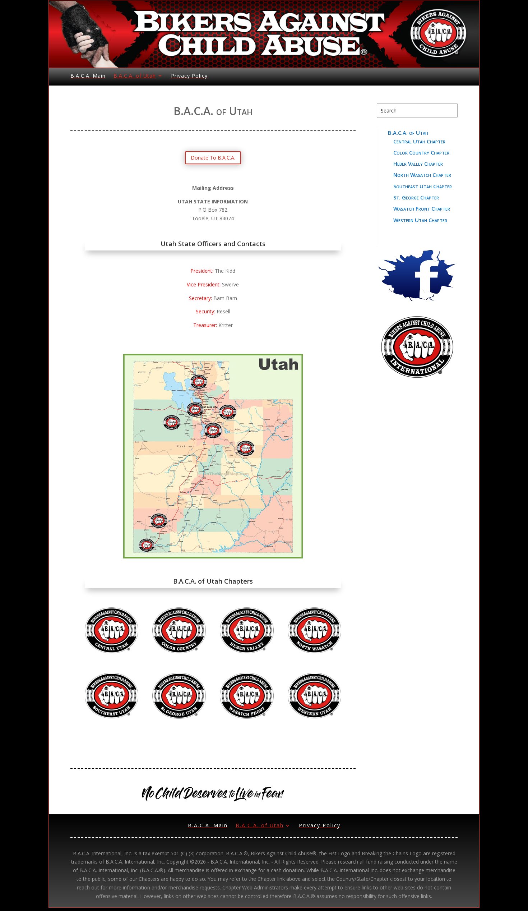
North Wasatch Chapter (422, 174)
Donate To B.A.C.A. (213, 157)
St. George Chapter (416, 197)
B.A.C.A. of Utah (135, 75)
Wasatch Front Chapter (421, 208)
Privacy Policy (189, 75)
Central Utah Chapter (419, 141)
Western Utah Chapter (420, 220)
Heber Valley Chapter (418, 163)
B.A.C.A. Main (88, 75)
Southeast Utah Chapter (422, 186)
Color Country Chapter (421, 152)
